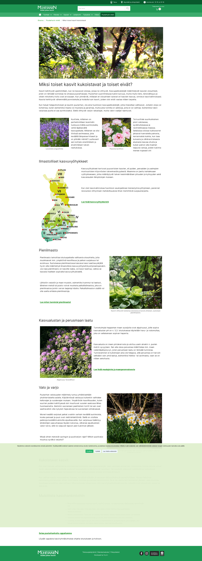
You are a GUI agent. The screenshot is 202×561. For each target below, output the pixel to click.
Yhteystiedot (115, 552)
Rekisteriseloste (103, 552)
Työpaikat (86, 15)
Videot (97, 15)
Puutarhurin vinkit (108, 15)
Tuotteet (46, 15)
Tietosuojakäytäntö (89, 552)
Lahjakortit (77, 15)
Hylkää (97, 451)
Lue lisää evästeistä (109, 451)
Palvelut (56, 15)
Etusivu (40, 15)
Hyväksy (89, 451)
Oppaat (66, 15)
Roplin (106, 555)
